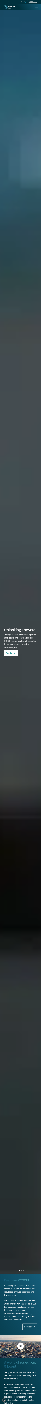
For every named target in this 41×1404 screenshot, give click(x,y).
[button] (20, 1346)
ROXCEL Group (33, 2)
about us (28, 1327)
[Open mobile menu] (36, 7)
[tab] (19, 1270)
